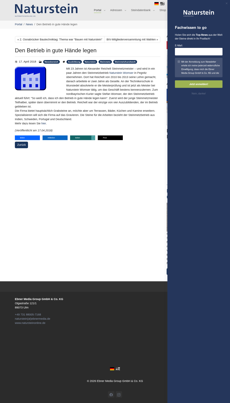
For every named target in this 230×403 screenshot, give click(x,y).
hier (43, 123)
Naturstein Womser (121, 72)
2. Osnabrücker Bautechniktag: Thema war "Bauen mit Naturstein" (59, 39)
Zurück (21, 144)
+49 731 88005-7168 (28, 314)
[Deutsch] (156, 3)
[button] (27, 137)
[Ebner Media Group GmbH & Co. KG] (46, 10)
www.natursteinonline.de (30, 323)
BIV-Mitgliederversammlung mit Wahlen (132, 39)
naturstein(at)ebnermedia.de (32, 318)
